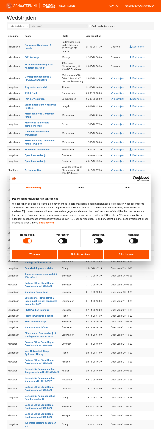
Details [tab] (80, 187)
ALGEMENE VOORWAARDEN (139, 5)
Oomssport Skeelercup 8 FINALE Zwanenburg (38, 78)
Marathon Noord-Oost (36, 327)
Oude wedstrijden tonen (103, 26)
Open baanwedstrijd (35, 155)
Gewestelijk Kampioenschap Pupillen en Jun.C (40, 397)
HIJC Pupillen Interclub (37, 309)
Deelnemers (138, 46)
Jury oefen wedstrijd (36, 87)
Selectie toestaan (80, 254)
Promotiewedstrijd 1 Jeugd (39, 315)
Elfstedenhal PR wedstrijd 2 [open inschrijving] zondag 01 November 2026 (41, 301)
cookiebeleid (46, 222)
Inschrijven (118, 78)
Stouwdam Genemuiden (37, 149)
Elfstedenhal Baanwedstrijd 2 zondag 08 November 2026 (40, 335)
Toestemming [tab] (33, 187)
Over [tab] (127, 187)
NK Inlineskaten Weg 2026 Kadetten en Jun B (39, 66)
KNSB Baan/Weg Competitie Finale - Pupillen (40, 142)
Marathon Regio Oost (36, 291)
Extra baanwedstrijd (35, 321)
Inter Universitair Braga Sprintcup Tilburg (37, 352)
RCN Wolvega (32, 57)
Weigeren (34, 254)
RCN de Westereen (35, 98)
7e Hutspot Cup (33, 170)
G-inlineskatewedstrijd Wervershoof (37, 133)
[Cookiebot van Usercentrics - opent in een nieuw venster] (135, 178)
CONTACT (114, 5)
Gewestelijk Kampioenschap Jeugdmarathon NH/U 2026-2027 (42, 370)
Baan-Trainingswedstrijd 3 (39, 268)
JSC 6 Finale (31, 93)
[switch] (62, 240)
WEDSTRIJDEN (67, 5)
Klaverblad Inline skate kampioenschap (37, 124)
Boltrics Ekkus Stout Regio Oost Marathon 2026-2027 (39, 284)
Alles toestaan (126, 254)
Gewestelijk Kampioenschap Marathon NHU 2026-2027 (40, 379)
